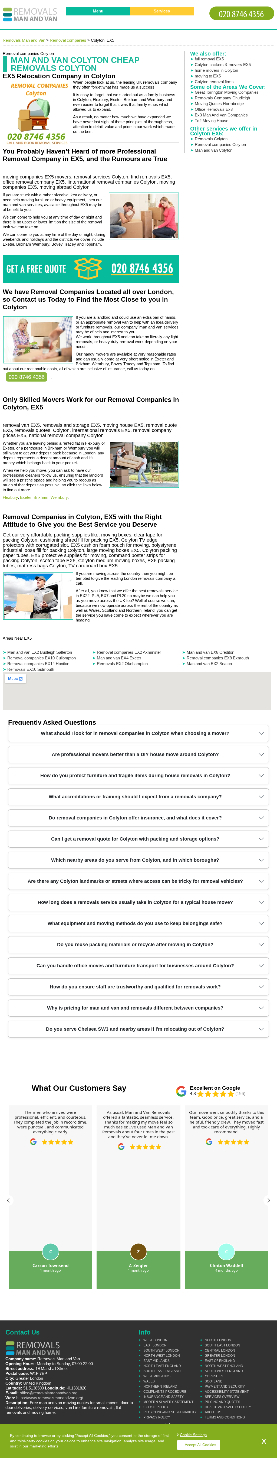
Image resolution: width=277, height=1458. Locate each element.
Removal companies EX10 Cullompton (41, 658)
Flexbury (10, 497)
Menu (98, 11)
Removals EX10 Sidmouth (30, 669)
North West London (161, 1356)
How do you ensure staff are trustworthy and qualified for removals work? (135, 987)
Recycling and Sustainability (170, 1412)
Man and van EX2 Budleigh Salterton (39, 652)
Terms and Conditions (225, 1417)
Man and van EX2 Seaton (209, 663)
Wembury (59, 497)
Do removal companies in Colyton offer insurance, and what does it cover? (135, 818)
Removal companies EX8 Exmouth (218, 658)
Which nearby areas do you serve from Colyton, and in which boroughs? (135, 860)
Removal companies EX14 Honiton (38, 663)
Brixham (41, 497)
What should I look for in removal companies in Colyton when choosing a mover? (135, 733)
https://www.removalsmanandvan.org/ (49, 1397)
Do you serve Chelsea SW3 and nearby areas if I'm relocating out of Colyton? (135, 1029)
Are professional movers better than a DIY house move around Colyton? (135, 754)
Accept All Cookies (200, 1445)
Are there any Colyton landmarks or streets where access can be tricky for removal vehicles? (135, 881)
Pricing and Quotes (222, 1402)
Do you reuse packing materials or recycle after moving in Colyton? (135, 944)
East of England (220, 1361)
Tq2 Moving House (211, 120)
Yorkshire (214, 1376)
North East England (162, 1366)
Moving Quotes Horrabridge (219, 103)
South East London (222, 1345)
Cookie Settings (193, 1435)
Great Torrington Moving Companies (227, 92)
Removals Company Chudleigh (222, 98)
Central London (220, 1350)
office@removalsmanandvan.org (48, 1393)
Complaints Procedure (164, 1392)
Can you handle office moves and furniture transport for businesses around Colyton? (135, 965)
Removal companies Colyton (220, 144)
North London (218, 1340)
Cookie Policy (156, 1407)
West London (155, 1340)
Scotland (214, 1381)
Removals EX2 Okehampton (122, 663)
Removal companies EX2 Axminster (129, 652)
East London (155, 1345)
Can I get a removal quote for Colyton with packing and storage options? (135, 839)
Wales (149, 1381)
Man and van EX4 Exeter (119, 658)
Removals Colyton (211, 138)
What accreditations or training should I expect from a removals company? (135, 796)
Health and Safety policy (228, 1407)
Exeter (25, 497)
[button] (8, 1200)
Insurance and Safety (163, 1397)
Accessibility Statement (227, 1392)
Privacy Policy (156, 1417)
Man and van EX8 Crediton (210, 652)
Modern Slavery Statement (168, 1402)
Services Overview (222, 1397)
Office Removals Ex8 (214, 109)
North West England (224, 1366)
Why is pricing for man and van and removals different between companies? (135, 1008)
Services (162, 11)
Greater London (220, 1356)
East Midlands (156, 1361)
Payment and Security (225, 1386)
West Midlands (156, 1376)
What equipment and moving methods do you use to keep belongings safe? (135, 923)
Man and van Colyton (213, 150)
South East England (162, 1371)
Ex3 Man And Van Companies (221, 115)
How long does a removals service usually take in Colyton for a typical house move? (135, 902)
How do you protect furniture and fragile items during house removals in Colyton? (135, 775)
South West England (224, 1371)
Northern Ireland (160, 1386)
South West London (161, 1350)
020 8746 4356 (27, 377)
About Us (213, 1412)
